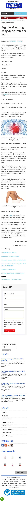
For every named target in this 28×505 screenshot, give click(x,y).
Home (3, 20)
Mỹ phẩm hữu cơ (6, 425)
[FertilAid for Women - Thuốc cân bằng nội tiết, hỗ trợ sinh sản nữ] (5, 466)
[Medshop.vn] (14, 6)
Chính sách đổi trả (6, 432)
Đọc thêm (3, 366)
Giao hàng (4, 412)
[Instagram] (11, 445)
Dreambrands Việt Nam (8, 422)
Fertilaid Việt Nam (6, 419)
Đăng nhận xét (10, 331)
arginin (6, 94)
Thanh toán (5, 415)
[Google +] (5, 445)
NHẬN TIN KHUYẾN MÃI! (9, 344)
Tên (5, 298)
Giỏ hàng (19, 13)
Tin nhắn (6, 309)
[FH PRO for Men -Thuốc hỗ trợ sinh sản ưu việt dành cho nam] (12, 458)
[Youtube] (8, 445)
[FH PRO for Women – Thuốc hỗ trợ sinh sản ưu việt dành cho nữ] (5, 458)
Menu (5, 13)
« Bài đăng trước (5, 279)
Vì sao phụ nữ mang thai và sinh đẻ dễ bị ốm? (13, 260)
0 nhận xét (13, 41)
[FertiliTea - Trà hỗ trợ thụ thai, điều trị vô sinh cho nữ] (20, 466)
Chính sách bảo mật (7, 436)
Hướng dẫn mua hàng (7, 429)
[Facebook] (2, 445)
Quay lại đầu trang (20, 472)
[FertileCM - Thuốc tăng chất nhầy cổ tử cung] (12, 466)
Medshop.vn (17, 477)
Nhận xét (20, 41)
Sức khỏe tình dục (10, 20)
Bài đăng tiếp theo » (17, 279)
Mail (5, 304)
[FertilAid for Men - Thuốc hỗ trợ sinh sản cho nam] (20, 458)
